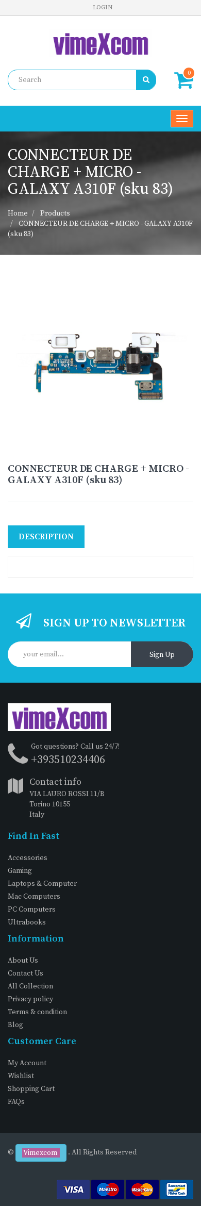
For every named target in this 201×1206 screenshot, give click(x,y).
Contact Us (25, 973)
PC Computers (32, 909)
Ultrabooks (27, 922)
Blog (15, 1025)
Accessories (27, 858)
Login (102, 7)
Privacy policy (30, 999)
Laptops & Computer (42, 883)
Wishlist (21, 1076)
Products (55, 213)
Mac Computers (34, 896)
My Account (27, 1063)
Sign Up (162, 654)
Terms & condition (37, 1012)
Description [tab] (46, 537)
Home (18, 213)
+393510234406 (68, 760)
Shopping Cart (31, 1089)
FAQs (16, 1101)
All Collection (30, 986)
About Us (23, 960)
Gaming (20, 870)
